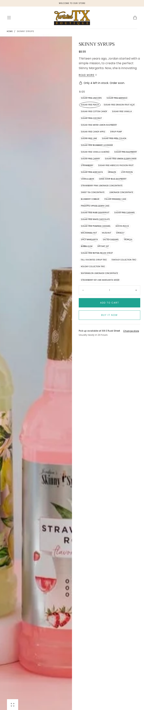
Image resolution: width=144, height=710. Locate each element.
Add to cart (109, 302)
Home (10, 31)
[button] (9, 17)
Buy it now (109, 315)
